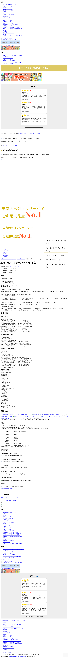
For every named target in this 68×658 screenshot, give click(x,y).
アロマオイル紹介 (7, 21)
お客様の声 (5, 16)
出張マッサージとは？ (8, 23)
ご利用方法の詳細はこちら (7, 488)
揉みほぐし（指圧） (8, 59)
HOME (4, 249)
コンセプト (5, 13)
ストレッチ (5, 56)
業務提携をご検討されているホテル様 (12, 26)
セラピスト (5, 253)
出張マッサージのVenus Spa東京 (8, 259)
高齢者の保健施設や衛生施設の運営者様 (12, 28)
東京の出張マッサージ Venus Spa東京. (17, 656)
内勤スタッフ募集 (7, 20)
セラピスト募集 (7, 652)
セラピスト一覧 (7, 7)
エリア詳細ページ (21, 259)
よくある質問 (6, 17)
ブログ (4, 18)
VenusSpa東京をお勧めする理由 (10, 24)
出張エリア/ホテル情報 (8, 14)
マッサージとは (7, 650)
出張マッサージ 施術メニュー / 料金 (11, 627)
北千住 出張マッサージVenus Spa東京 (10, 500)
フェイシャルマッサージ (9, 63)
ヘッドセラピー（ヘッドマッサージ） (12, 62)
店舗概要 (5, 31)
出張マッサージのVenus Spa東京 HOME (12, 35)
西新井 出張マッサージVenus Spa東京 (10, 497)
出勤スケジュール (7, 6)
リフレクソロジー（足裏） (9, 60)
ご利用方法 (5, 11)
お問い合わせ (6, 34)
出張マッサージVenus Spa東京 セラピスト (13, 628)
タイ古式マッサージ (8, 58)
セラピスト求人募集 (8, 10)
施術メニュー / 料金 (7, 9)
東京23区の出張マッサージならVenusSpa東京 (29, 133)
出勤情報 (5, 256)
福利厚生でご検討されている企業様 (11, 27)
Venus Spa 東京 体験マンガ (9, 4)
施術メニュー (6, 252)
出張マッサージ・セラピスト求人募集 (12, 624)
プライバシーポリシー (8, 648)
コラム (4, 30)
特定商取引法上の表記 (8, 33)
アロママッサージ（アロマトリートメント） (13, 55)
